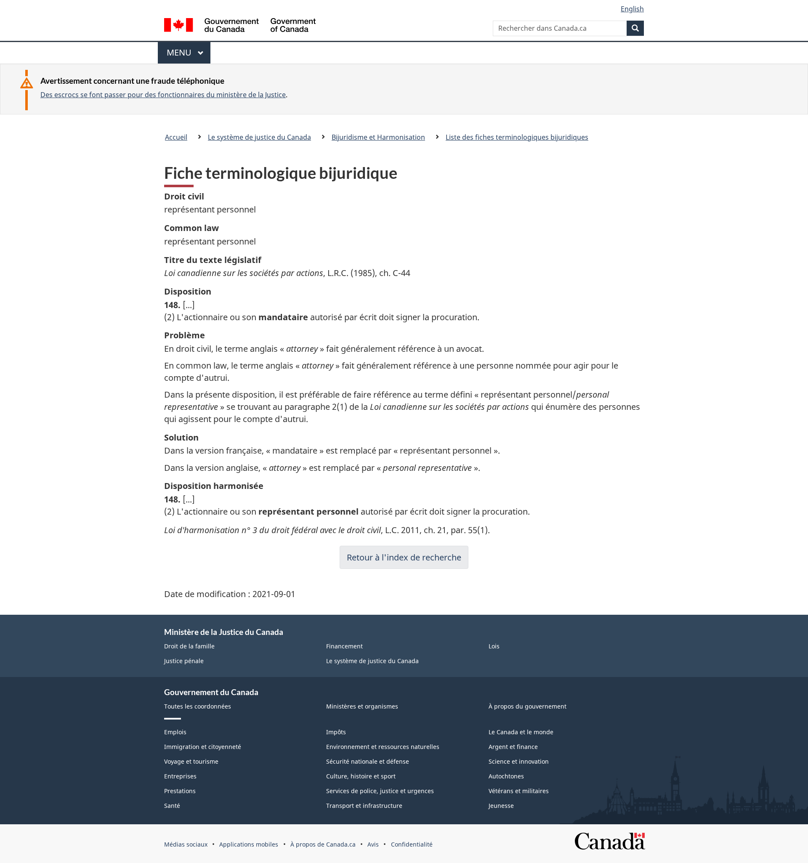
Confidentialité (412, 844)
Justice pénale (184, 661)
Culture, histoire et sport (361, 776)
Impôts (336, 732)
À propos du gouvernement (527, 706)
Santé (172, 806)
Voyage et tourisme (191, 761)
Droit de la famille (189, 646)
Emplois (175, 732)
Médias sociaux (185, 844)
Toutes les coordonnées (197, 706)
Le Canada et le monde (521, 732)
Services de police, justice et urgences (380, 791)
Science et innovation (519, 761)
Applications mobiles (248, 844)
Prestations (180, 791)
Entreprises (180, 776)
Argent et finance (513, 747)
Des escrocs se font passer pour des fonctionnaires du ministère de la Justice (163, 94)
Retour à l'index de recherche (404, 557)
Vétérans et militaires (519, 791)
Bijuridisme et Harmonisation (378, 137)
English (632, 8)
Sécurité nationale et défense (367, 761)
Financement (344, 646)
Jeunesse (501, 806)
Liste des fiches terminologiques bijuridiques (517, 137)
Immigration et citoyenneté (202, 747)
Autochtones (506, 776)
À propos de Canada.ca (323, 844)
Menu (183, 55)
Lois (494, 646)
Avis (373, 844)
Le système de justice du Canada (259, 137)
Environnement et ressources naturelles (382, 747)
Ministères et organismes (362, 706)
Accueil (176, 137)
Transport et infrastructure (364, 806)
